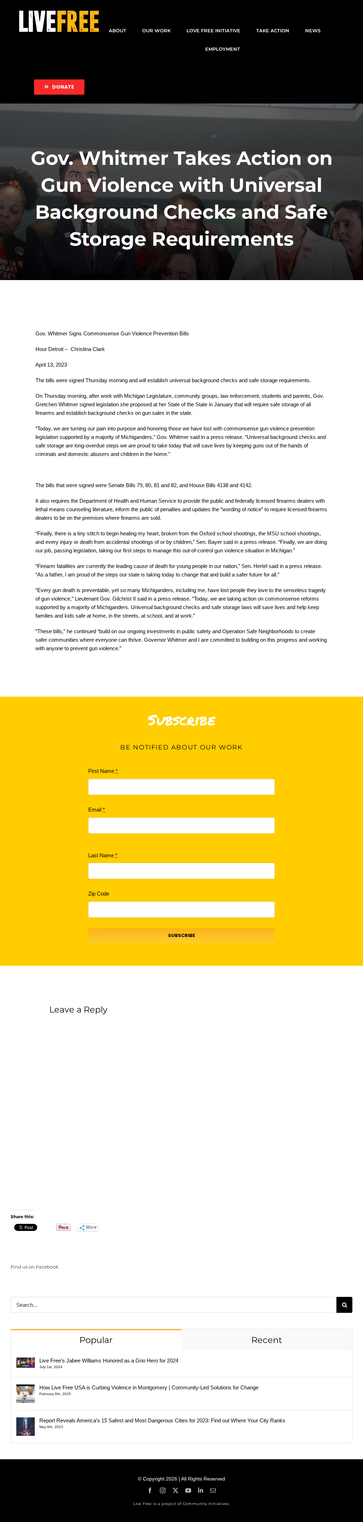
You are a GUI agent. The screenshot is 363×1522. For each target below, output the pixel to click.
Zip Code (98, 894)
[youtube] (188, 1490)
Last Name (102, 855)
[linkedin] (200, 1490)
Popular (96, 1340)
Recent (266, 1340)
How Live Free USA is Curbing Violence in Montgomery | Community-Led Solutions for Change (148, 1387)
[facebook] (150, 1490)
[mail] (213, 1490)
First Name (103, 771)
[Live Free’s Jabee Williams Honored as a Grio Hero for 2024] (25, 1362)
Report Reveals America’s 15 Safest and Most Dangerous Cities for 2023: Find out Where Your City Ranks (162, 1420)
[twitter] (175, 1490)
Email (96, 810)
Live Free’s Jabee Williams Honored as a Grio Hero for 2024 (108, 1360)
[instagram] (163, 1490)
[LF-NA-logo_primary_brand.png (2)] (59, 13)
